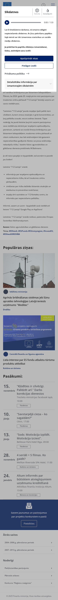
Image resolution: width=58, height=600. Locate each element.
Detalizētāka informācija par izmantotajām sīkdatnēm (22, 84)
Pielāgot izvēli (29, 65)
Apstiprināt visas (29, 58)
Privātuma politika (15, 73)
